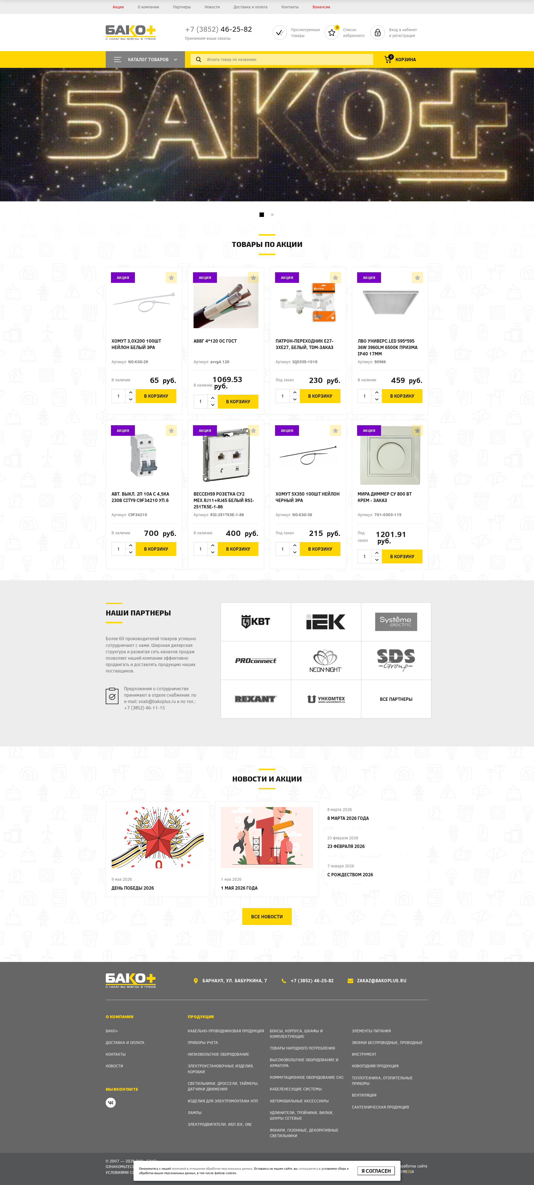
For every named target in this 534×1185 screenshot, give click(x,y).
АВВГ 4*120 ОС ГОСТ (215, 341)
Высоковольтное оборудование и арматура (304, 1062)
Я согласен (376, 1170)
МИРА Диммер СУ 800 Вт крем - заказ (385, 497)
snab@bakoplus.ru (157, 701)
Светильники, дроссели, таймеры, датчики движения (223, 1086)
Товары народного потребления (302, 1048)
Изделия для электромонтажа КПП (223, 1101)
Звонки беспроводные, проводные (387, 1042)
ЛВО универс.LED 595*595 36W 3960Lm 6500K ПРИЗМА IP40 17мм (387, 347)
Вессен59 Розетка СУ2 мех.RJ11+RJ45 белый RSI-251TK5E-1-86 (224, 500)
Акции (118, 6)
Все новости (267, 916)
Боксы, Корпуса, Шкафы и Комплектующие (296, 1033)
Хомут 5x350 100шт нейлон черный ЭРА (308, 497)
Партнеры (182, 6)
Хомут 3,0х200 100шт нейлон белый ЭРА (136, 344)
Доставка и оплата (251, 6)
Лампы (195, 1112)
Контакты (290, 6)
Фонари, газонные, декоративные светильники (304, 1132)
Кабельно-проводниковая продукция (226, 1030)
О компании (148, 6)
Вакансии (321, 6)
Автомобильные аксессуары (299, 1101)
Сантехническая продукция (380, 1107)
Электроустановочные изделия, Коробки (221, 1068)
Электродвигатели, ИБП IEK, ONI (219, 1124)
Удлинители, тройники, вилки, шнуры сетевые (301, 1115)
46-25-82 (218, 29)
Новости (212, 6)
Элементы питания (371, 1030)
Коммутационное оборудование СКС (307, 1077)
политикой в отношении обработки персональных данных (212, 1168)
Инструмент (364, 1054)
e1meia (406, 1171)
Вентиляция (364, 1095)
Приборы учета (203, 1042)
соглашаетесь (308, 1168)
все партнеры (396, 699)
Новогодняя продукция (375, 1065)
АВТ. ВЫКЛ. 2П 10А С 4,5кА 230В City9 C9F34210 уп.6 (140, 497)
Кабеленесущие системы (296, 1089)
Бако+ (112, 1030)
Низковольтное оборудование (218, 1054)
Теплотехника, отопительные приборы (382, 1080)
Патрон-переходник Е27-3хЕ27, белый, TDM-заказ (304, 344)
